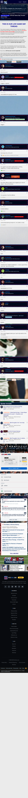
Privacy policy (15, 668)
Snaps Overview (14, 617)
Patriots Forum (14, 593)
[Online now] (2, 217)
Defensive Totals (14, 637)
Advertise (14, 650)
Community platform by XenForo (11, 670)
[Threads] (19, 586)
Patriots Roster (14, 597)
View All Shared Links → (14, 468)
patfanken (5, 416)
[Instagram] (9, 586)
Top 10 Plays (14, 632)
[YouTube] (22, 586)
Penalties (14, 619)
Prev (10, 61)
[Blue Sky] (15, 586)
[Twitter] (5, 586)
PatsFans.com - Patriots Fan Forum (13, 407)
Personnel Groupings (14, 628)
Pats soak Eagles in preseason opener (12, 537)
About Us (14, 643)
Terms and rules (9, 668)
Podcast (14, 646)
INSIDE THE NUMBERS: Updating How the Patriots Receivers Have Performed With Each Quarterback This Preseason (14, 549)
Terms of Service (22, 662)
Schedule (14, 595)
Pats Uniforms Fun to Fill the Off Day (12, 406)
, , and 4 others (11, 155)
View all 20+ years (14, 519)
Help (20, 668)
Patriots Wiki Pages (14, 602)
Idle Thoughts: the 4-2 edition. (17, 438)
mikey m (5, 407)
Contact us (3, 668)
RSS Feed (14, 652)
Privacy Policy (4, 662)
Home (23, 668)
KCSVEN (5, 432)
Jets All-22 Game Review (14, 431)
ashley (3, 18)
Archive (14, 604)
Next (18, 61)
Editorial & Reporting (13, 662)
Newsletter (14, 648)
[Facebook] (12, 586)
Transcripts (14, 599)
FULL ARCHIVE (14, 553)
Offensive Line (14, 615)
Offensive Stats (14, 610)
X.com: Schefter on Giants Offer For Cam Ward (9, 460)
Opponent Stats (14, 613)
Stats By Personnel (14, 630)
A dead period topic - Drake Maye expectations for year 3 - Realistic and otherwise (15, 414)
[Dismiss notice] (26, 5)
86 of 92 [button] (14, 61)
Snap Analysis (14, 626)
